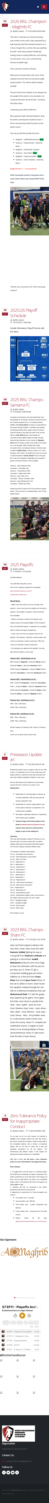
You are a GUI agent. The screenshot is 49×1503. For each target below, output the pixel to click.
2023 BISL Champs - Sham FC (27, 932)
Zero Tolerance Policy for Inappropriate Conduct (28, 1121)
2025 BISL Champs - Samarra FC (27, 402)
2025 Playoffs (21, 564)
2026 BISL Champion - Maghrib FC (28, 24)
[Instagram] (17, 1472)
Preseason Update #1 (26, 757)
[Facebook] (4, 1472)
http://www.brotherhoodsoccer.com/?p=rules (31, 1221)
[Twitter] (8, 1472)
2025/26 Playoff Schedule (23, 312)
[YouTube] (13, 1472)
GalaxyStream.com (18, 1490)
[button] (15, 1298)
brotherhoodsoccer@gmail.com (31, 824)
